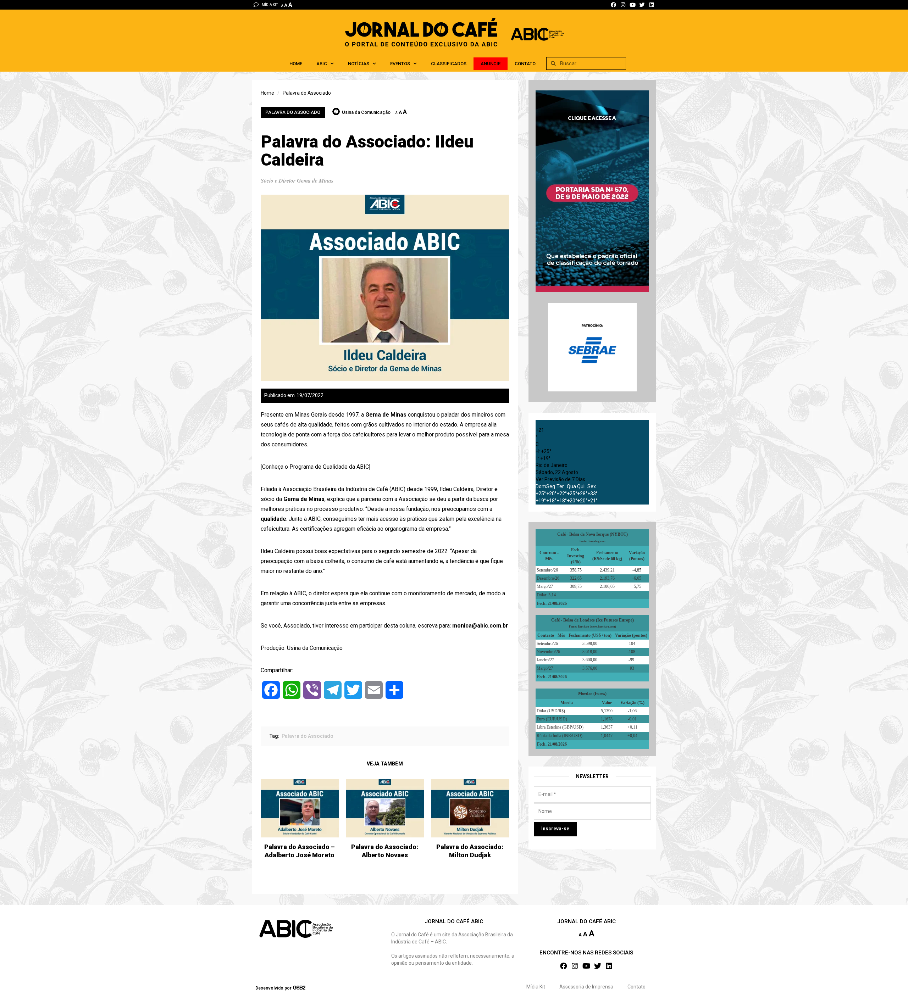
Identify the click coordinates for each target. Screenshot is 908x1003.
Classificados (448, 63)
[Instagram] (623, 4)
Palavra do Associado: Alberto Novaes (384, 851)
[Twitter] (642, 4)
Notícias (358, 63)
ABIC (321, 63)
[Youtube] (632, 4)
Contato (525, 63)
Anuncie (490, 63)
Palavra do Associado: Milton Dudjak (469, 851)
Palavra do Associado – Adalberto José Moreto (299, 851)
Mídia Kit (535, 987)
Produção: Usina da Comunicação (302, 648)
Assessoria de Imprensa (586, 987)
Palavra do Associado (292, 112)
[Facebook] (613, 4)
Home (295, 63)
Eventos (400, 63)
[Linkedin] (651, 4)
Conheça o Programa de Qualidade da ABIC (315, 466)
